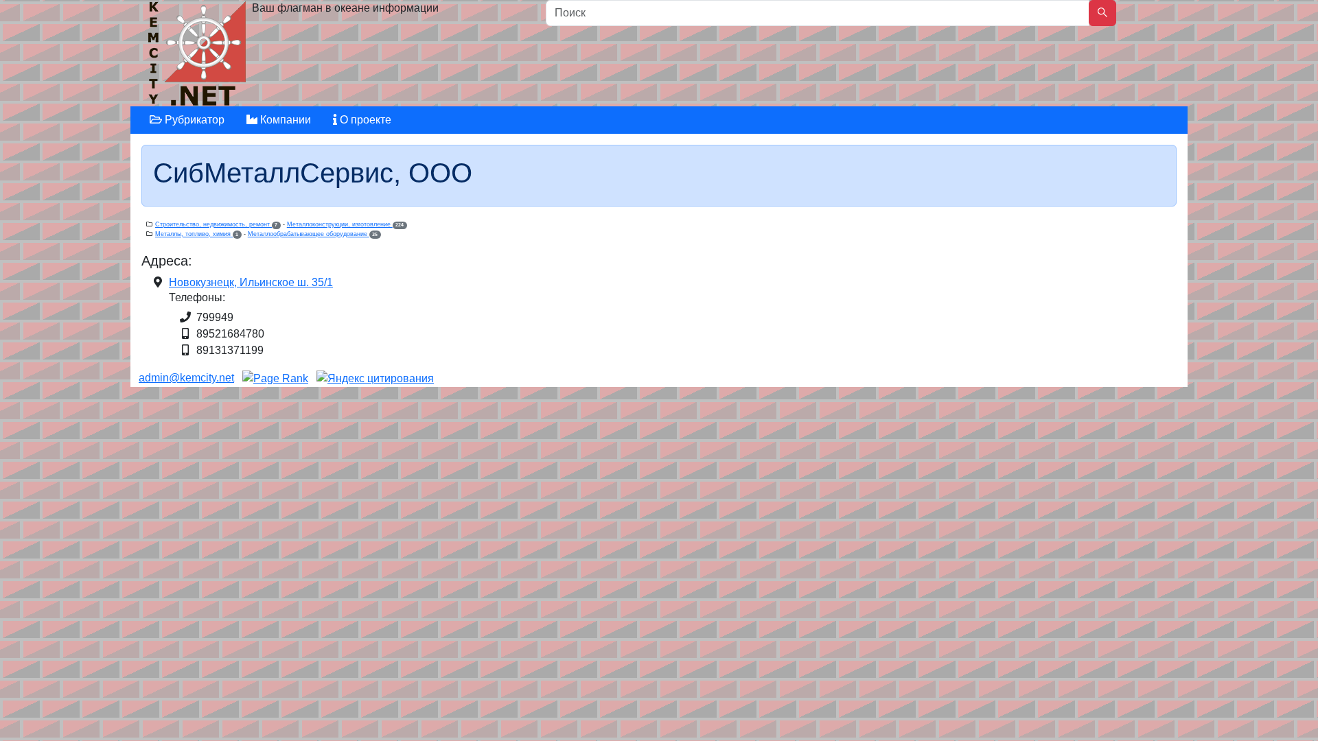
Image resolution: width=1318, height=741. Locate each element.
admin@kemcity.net (186, 378)
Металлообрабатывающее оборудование (313, 234)
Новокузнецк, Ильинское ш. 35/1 (251, 282)
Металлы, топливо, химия (196, 234)
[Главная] (199, 56)
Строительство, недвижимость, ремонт (216, 224)
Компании (284, 120)
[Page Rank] (275, 378)
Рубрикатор (193, 120)
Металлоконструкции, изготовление (345, 224)
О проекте (364, 120)
